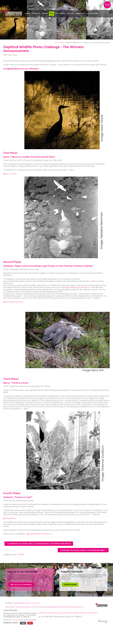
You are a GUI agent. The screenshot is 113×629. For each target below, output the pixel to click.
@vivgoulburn (9, 518)
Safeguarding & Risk (57, 607)
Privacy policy (40, 607)
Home (57, 42)
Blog (62, 42)
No (30, 623)
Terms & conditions (24, 607)
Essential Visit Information (85, 613)
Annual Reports (75, 607)
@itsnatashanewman (13, 302)
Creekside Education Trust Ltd (26, 603)
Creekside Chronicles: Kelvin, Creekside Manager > (83, 550)
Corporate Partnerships (45, 613)
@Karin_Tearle (10, 174)
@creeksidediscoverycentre (78, 287)
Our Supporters (64, 613)
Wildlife (20, 554)
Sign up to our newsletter (21, 585)
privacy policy (16, 620)
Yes (23, 623)
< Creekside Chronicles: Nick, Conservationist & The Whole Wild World (39, 544)
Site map (10, 607)
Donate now (107, 5)
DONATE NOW (70, 585)
